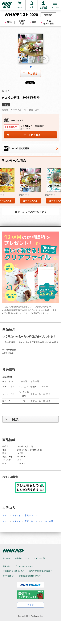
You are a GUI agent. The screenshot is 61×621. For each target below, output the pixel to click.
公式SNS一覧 (39, 558)
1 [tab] (31, 67)
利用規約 (6, 566)
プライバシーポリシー (24, 566)
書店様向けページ (22, 558)
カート (19, 7)
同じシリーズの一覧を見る (32, 212)
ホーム (5, 515)
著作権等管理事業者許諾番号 (40, 571)
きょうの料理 (47, 521)
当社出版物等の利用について (30, 576)
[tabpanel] (30, 49)
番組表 (30, 605)
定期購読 (48, 15)
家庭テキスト (31, 515)
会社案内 (6, 558)
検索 (31, 7)
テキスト (16, 515)
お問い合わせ (8, 576)
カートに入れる (30, 201)
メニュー (55, 7)
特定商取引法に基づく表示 (13, 571)
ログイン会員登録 (43, 7)
